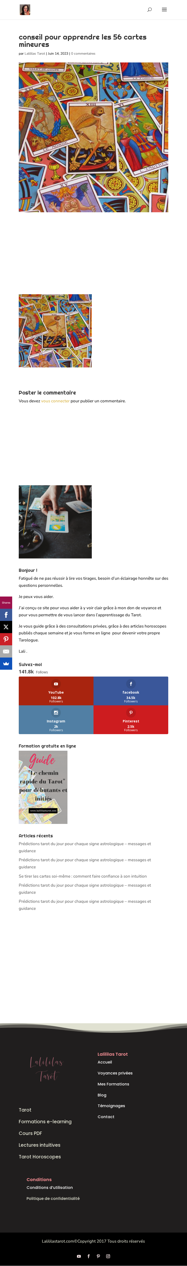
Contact (106, 1117)
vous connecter (55, 401)
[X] (6, 627)
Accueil (105, 1062)
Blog (102, 1095)
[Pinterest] (6, 639)
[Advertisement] (93, 258)
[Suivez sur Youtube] (79, 1256)
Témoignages (111, 1106)
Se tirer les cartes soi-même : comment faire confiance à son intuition (83, 876)
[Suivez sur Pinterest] (98, 1256)
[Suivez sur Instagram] (108, 1256)
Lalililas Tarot (35, 53)
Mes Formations (113, 1084)
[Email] (6, 651)
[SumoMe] (6, 664)
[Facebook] (6, 615)
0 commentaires (83, 53)
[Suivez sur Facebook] (89, 1256)
